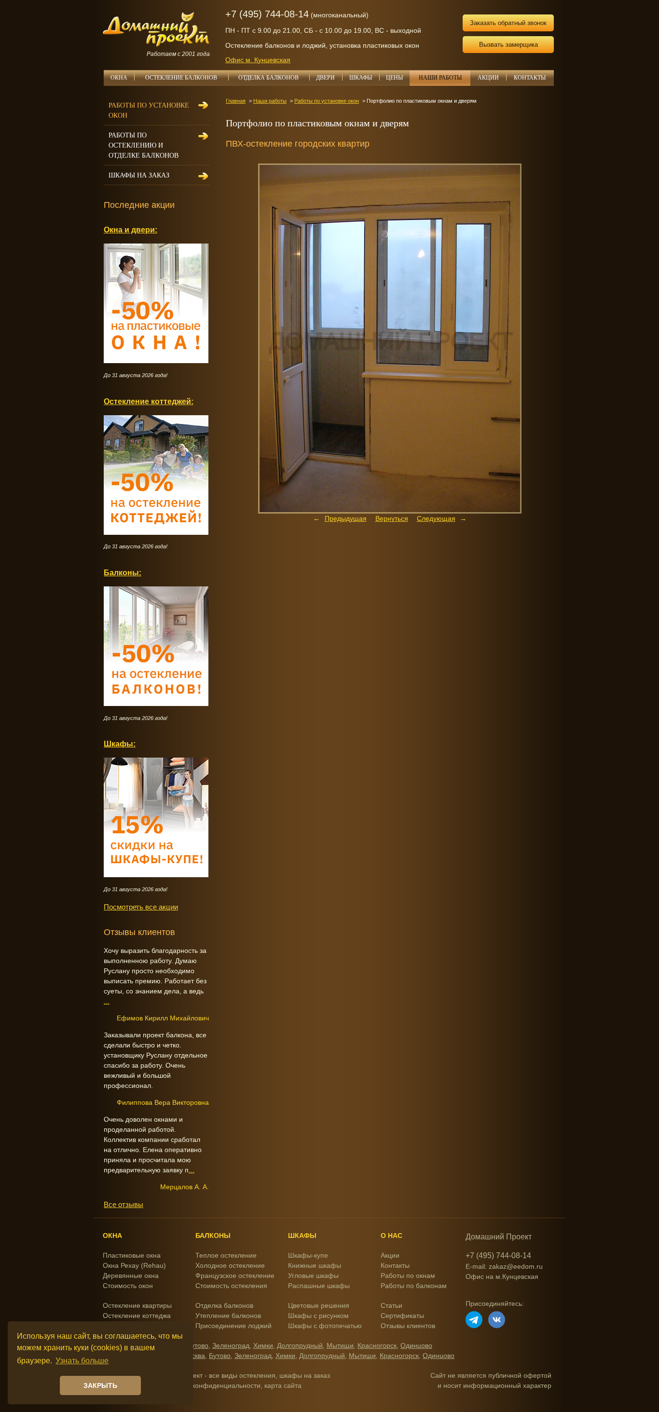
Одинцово (416, 1345)
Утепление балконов (228, 1315)
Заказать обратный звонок (508, 23)
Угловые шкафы (313, 1275)
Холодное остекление (230, 1265)
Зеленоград (230, 1345)
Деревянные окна (131, 1275)
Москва (193, 1355)
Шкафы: (120, 743)
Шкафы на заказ (139, 175)
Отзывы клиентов (408, 1326)
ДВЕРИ (325, 77)
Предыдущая (346, 518)
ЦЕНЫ (394, 77)
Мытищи (340, 1345)
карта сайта (283, 1385)
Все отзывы (123, 1204)
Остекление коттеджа (137, 1315)
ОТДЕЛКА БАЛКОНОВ (268, 77)
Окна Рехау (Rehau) (134, 1265)
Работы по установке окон (326, 101)
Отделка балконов (224, 1305)
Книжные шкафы (314, 1265)
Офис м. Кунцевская (257, 60)
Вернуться (391, 518)
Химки (263, 1345)
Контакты (395, 1265)
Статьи (391, 1305)
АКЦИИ (488, 77)
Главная (236, 101)
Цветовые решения (318, 1305)
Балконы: (122, 572)
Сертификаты (402, 1315)
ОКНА (118, 77)
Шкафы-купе (308, 1255)
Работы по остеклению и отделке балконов (143, 145)
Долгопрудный (300, 1345)
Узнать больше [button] (82, 1361)
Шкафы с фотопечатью (325, 1326)
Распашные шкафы (319, 1286)
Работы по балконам (414, 1286)
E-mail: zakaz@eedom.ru (504, 1266)
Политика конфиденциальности (210, 1385)
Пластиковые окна (132, 1255)
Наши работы (270, 101)
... (107, 1001)
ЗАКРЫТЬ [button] (100, 1385)
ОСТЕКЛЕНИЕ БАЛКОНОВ (181, 77)
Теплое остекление (226, 1255)
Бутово (197, 1345)
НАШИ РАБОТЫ (440, 77)
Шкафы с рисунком (318, 1315)
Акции (390, 1255)
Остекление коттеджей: (148, 401)
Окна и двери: (130, 229)
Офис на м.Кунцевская (502, 1276)
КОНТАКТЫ (530, 77)
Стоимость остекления (231, 1286)
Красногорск (377, 1345)
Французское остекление (235, 1275)
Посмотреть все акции (141, 907)
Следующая (436, 518)
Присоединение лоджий (233, 1326)
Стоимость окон (128, 1286)
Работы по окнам (408, 1275)
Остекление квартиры (137, 1305)
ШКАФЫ (360, 77)
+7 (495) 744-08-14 (267, 14)
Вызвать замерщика (508, 44)
